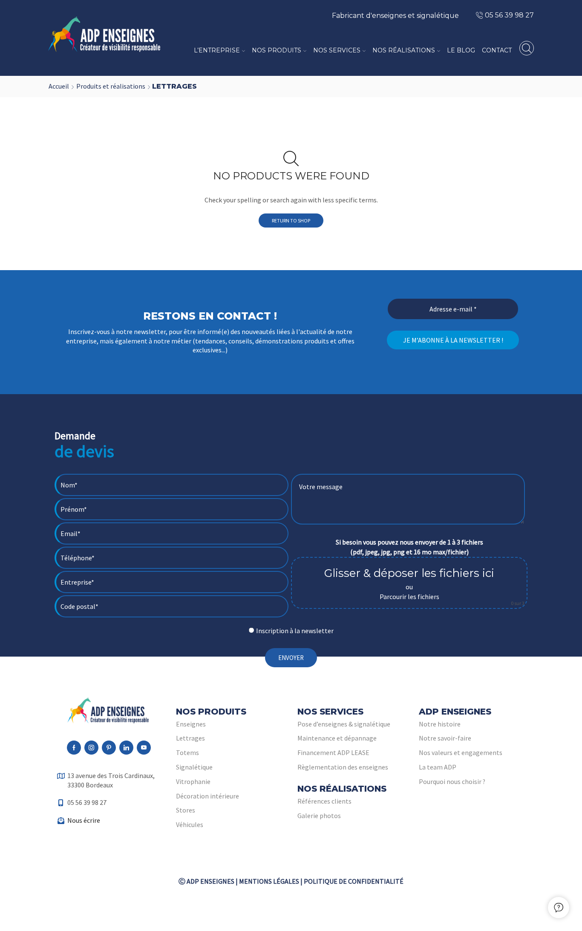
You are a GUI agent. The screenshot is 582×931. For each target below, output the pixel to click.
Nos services (336, 50)
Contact (497, 50)
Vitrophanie (193, 781)
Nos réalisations (403, 50)
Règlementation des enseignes (342, 767)
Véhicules (189, 824)
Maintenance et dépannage (337, 738)
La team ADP (437, 767)
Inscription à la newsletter (295, 630)
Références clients (324, 801)
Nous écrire (83, 820)
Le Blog (461, 50)
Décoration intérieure (207, 796)
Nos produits (276, 50)
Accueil (59, 86)
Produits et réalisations (110, 86)
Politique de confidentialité (353, 881)
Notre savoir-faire (445, 738)
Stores (185, 810)
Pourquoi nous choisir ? (452, 781)
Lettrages (190, 738)
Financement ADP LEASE (333, 752)
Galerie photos (319, 815)
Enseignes (191, 724)
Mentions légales (269, 881)
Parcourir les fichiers (409, 596)
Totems (187, 752)
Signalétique (194, 767)
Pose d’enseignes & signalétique (343, 724)
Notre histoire (440, 724)
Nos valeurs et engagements (460, 752)
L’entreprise (217, 50)
